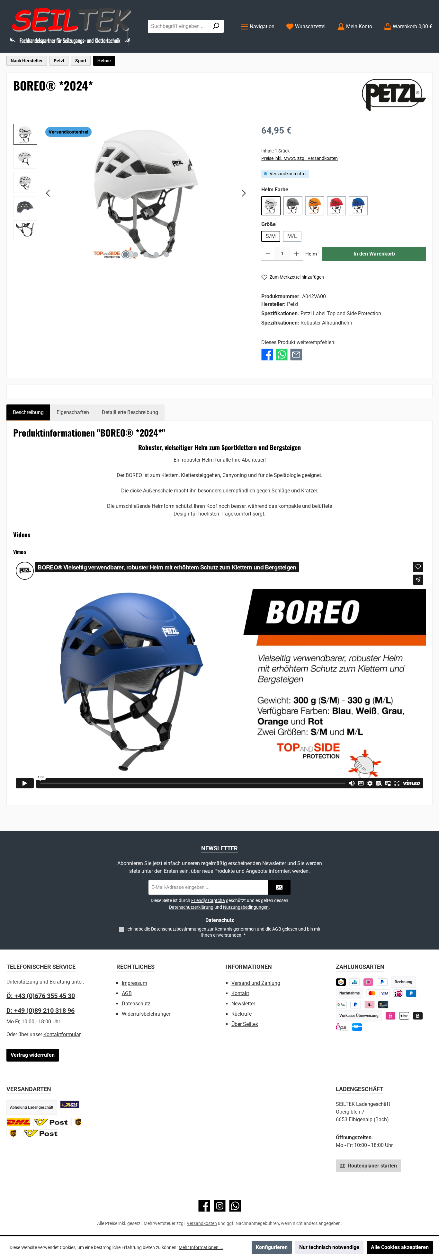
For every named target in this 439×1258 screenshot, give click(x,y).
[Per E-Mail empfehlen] (296, 354)
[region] (131, 193)
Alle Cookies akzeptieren (400, 1247)
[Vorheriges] (48, 193)
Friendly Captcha (208, 900)
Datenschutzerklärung (191, 907)
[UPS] (78, 1122)
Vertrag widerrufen (33, 1055)
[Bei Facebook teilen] (267, 354)
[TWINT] (341, 982)
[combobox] (178, 26)
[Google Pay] (341, 1005)
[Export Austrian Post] (40, 1133)
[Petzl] (394, 95)
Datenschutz (136, 1004)
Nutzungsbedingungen (246, 907)
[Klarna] (369, 1005)
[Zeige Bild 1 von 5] (125, 254)
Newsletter (243, 1004)
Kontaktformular (61, 1034)
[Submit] (279, 887)
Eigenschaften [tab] (73, 412)
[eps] (390, 1016)
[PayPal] (355, 1005)
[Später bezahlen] (382, 982)
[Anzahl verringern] (267, 254)
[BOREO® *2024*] (146, 193)
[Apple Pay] (404, 1016)
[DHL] (18, 1122)
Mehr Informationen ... (201, 1247)
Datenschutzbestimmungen (178, 929)
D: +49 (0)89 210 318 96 (40, 1010)
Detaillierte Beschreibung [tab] (130, 412)
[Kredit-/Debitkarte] (383, 1005)
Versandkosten (202, 1223)
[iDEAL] (368, 982)
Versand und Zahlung (255, 983)
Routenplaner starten (372, 1166)
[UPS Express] (13, 1133)
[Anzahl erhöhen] (296, 254)
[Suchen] (216, 26)
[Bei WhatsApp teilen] (281, 354)
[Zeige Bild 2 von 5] (135, 254)
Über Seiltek (244, 1024)
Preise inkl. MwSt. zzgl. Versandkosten (299, 158)
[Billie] (418, 1016)
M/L (292, 236)
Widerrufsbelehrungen (147, 1014)
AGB (276, 929)
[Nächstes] (243, 193)
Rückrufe (241, 1014)
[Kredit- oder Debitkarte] (378, 993)
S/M (271, 236)
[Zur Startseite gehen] (70, 26)
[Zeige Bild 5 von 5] (166, 254)
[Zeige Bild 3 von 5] (145, 254)
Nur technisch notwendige (329, 1247)
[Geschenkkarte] (357, 1027)
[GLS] (69, 1104)
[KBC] (354, 982)
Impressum (134, 983)
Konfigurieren (272, 1247)
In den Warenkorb (374, 254)
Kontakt (240, 993)
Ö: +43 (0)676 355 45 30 (40, 996)
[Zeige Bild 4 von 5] (156, 254)
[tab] (28, 412)
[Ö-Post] (50, 1122)
